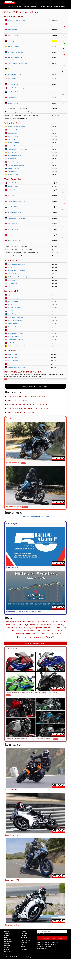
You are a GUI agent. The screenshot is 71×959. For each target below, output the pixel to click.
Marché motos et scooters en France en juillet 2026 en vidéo (27, 404)
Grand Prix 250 (11, 122)
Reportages (11, 523)
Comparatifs (12, 648)
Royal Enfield (29, 624)
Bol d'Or (10, 364)
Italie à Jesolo (11, 280)
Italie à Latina (11, 286)
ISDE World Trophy (13, 361)
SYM (62, 633)
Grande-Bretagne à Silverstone (16, 201)
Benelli (19, 621)
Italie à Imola (11, 235)
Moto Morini (52, 630)
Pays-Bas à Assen (12, 224)
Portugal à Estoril (12, 24)
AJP (7, 621)
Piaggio (28, 633)
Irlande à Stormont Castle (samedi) (17, 277)
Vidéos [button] (41, 6)
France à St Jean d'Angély (15, 320)
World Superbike (12, 179)
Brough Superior (40, 622)
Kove (7, 631)
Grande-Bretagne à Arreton (15, 339)
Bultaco (59, 621)
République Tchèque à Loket (15, 333)
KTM (12, 630)
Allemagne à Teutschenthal (15, 307)
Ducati (19, 624)
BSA (48, 621)
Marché (6, 936)
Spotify (23, 944)
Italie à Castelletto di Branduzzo (16, 264)
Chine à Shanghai (12, 29)
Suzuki (55, 633)
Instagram (44, 516)
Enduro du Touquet (13, 354)
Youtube (25, 516)
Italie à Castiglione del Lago (15, 317)
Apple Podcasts (25, 940)
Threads (23, 936)
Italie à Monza (11, 195)
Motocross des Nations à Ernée (16, 367)
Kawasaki (61, 627)
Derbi (13, 625)
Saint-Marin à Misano (13, 207)
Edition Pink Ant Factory (44, 946)
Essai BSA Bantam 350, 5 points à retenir (21, 412)
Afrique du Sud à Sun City (15, 327)
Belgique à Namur (12, 267)
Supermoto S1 (11, 260)
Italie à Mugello (12, 41)
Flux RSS (24, 949)
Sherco (49, 634)
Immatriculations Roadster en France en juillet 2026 (24, 408)
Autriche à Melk (12, 274)
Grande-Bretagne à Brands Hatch (17, 218)
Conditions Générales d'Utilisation (47, 942)
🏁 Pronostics (59, 6)
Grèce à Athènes (12, 283)
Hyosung (46, 627)
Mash (32, 630)
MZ (8, 633)
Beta (25, 621)
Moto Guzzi (52, 624)
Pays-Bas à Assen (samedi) (15, 52)
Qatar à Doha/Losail (13, 183)
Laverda (26, 630)
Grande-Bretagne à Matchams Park (17, 314)
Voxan (42, 637)
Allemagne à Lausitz (13, 229)
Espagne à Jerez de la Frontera (16, 20)
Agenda (27, 6)
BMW (31, 621)
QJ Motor (35, 634)
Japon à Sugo (11, 311)
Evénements (10, 350)
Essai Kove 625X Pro (14, 400)
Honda (19, 627)
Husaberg (27, 627)
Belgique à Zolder (12, 295)
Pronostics (7, 951)
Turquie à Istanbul (12, 97)
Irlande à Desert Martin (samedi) (16, 346)
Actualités (9, 6)
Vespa (31, 637)
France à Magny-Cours (14, 240)
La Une (6, 932)
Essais (9, 418)
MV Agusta (62, 631)
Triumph (20, 637)
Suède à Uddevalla (13, 323)
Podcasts (7, 946)
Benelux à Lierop (12, 343)
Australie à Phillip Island (14, 92)
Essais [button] (33, 6)
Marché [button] (18, 6)
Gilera (43, 624)
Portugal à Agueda (13, 301)
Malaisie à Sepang (13, 84)
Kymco (19, 630)
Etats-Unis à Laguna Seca (15, 57)
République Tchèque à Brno (15, 74)
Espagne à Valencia (13, 103)
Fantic (38, 625)
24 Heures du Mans (13, 357)
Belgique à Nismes (13, 330)
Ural (26, 637)
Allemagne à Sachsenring (15, 69)
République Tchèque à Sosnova (16, 270)
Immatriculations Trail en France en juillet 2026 (23, 396)
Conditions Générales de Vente (46, 944)
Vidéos (6, 944)
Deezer (23, 946)
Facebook (35, 516)
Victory (36, 637)
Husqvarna (37, 627)
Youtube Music (25, 942)
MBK (44, 630)
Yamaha (50, 636)
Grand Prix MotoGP (14, 16)
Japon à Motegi (12, 78)
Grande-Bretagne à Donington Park (17, 63)
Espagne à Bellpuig (13, 298)
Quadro (42, 633)
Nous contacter (41, 948)
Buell (53, 621)
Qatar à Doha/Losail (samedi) (16, 88)
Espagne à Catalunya (13, 46)
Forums (49, 6)
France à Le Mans (13, 35)
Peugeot (20, 633)
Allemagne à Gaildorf (13, 336)
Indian (53, 627)
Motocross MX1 (12, 291)
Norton (13, 634)
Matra (38, 630)
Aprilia (13, 621)
